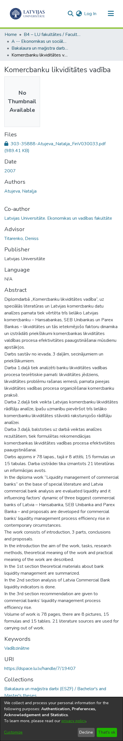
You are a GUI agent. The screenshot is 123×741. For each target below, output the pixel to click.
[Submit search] (70, 13)
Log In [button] (90, 14)
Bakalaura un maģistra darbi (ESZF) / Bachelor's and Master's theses (40, 48)
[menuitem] (78, 13)
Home (11, 34)
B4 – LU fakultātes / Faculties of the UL (52, 34)
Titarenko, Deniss (21, 238)
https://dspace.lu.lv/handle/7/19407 (40, 668)
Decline (86, 732)
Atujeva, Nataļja (20, 191)
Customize (13, 732)
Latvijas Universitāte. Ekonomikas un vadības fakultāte (58, 218)
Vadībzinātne (16, 648)
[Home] (27, 13)
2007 (10, 171)
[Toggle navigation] (111, 13)
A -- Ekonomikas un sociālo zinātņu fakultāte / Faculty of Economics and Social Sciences (40, 41)
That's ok (106, 732)
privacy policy (73, 721)
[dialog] (61, 719)
